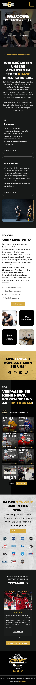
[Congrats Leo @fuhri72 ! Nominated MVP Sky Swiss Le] (26, 440)
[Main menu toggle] (31, 4)
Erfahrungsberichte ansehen (18, 643)
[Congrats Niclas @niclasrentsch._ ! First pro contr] (10, 424)
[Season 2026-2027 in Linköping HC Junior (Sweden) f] (26, 424)
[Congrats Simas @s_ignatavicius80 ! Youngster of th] (10, 440)
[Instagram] (21, 671)
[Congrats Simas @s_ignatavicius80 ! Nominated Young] (10, 456)
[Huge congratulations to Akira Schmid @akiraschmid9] (26, 456)
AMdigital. (22, 681)
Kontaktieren (18, 363)
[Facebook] (14, 671)
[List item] (9, 372)
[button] (18, 304)
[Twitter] (18, 671)
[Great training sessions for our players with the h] (10, 472)
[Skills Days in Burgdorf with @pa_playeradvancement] (26, 472)
